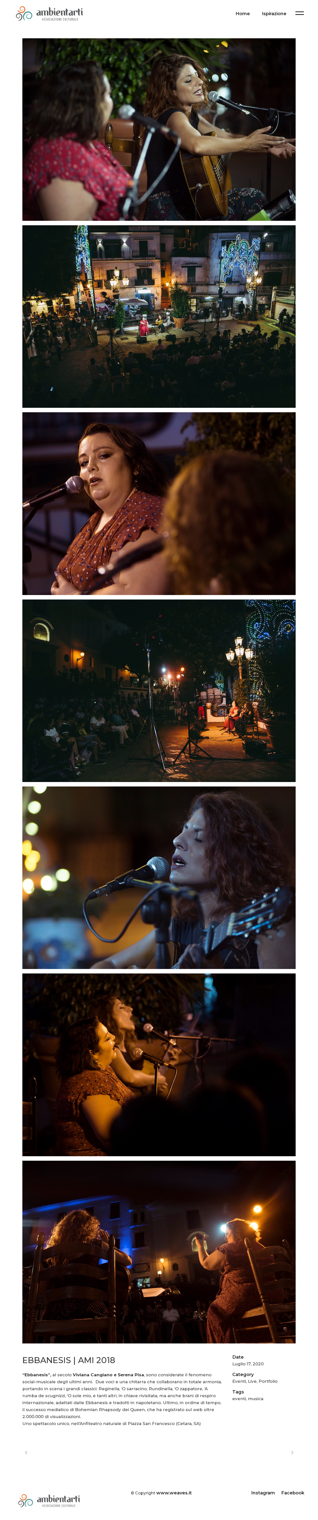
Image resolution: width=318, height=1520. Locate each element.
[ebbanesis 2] (159, 316)
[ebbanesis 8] (159, 1252)
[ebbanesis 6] (159, 1064)
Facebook (292, 1493)
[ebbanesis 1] (159, 129)
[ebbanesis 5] (159, 877)
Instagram (263, 1493)
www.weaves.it (174, 1493)
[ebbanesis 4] (159, 690)
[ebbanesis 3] (159, 503)
